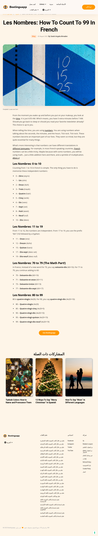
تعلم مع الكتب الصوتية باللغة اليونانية (50, 496)
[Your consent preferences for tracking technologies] (94, 532)
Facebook (71, 440)
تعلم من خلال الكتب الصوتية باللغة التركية (51, 473)
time (18, 118)
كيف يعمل (32, 4)
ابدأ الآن (88, 7)
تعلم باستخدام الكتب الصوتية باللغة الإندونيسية (49, 500)
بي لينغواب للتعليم (88, 447)
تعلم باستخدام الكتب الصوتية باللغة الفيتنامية (52, 513)
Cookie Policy (87, 468)
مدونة (51, 4)
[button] (42, 4)
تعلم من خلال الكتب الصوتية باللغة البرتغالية (52, 447)
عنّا (83, 440)
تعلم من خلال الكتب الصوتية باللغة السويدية (52, 483)
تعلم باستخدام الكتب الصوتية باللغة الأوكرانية (52, 504)
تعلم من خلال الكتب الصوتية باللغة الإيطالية (52, 454)
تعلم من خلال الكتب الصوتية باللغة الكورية (51, 476)
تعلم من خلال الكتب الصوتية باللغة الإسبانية (52, 444)
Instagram (71, 444)
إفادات (84, 459)
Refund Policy (87, 462)
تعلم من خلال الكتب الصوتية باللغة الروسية (52, 463)
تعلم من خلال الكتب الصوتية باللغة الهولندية (52, 490)
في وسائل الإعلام (87, 455)
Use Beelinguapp (49, 333)
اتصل (84, 472)
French (77, 148)
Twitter (70, 447)
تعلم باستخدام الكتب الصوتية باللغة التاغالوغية (49, 508)
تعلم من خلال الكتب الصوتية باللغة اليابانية (51, 460)
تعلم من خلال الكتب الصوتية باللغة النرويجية (52, 493)
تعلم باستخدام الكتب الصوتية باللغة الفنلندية (52, 516)
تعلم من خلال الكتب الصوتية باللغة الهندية (51, 470)
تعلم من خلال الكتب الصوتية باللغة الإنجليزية (52, 440)
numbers (49, 130)
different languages (21, 148)
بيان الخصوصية (87, 465)
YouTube (70, 450)
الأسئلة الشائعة (61, 4)
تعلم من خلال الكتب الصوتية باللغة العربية (51, 480)
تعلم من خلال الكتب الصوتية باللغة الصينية (51, 467)
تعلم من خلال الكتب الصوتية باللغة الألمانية (51, 457)
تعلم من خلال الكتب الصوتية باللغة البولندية (52, 486)
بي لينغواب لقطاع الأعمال (87, 451)
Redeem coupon (88, 444)
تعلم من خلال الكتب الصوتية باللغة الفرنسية (52, 450)
